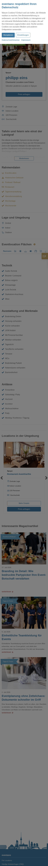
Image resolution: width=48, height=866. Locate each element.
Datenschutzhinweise (11, 40)
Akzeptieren (8, 35)
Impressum (25, 40)
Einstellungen (23, 35)
